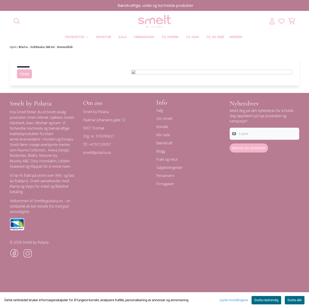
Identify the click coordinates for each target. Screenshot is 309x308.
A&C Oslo (30, 160)
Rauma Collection (31, 150)
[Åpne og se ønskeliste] (281, 21)
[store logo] (154, 21)
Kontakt (162, 126)
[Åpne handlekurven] (291, 21)
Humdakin (47, 160)
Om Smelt (164, 118)
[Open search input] (17, 21)
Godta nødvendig (266, 300)
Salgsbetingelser (169, 167)
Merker (236, 37)
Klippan (36, 166)
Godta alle (295, 300)
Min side (163, 134)
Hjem (13, 47)
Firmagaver (144, 37)
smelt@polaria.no (97, 152)
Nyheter (103, 37)
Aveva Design (58, 150)
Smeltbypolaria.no (48, 200)
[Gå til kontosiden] (272, 21)
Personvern (165, 175)
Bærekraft (164, 143)
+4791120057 (100, 144)
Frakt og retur (167, 159)
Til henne (170, 37)
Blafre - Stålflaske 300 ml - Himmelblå (46, 47)
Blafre (33, 155)
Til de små (215, 37)
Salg (122, 37)
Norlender (18, 155)
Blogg (160, 151)
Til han (192, 37)
